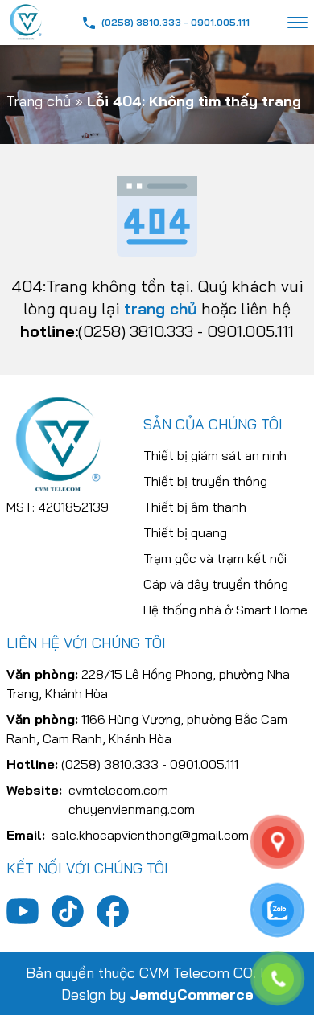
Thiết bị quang (185, 532)
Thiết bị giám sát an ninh (215, 455)
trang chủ (160, 308)
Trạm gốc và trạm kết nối (215, 558)
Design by (157, 994)
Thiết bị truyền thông (205, 481)
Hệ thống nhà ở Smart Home (225, 610)
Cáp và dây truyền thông (215, 584)
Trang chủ (38, 101)
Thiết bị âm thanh (194, 507)
